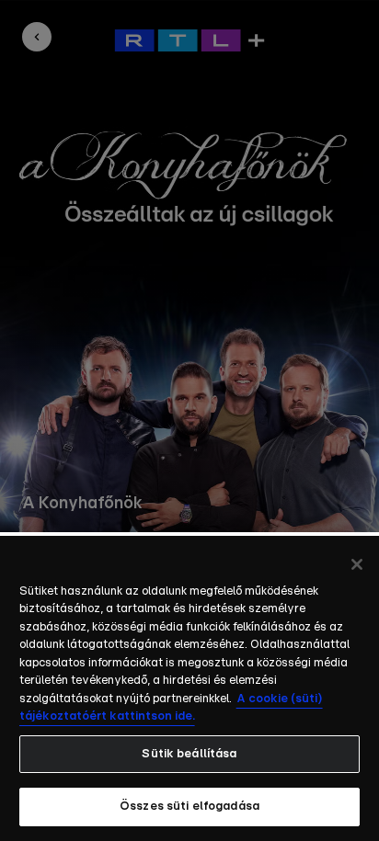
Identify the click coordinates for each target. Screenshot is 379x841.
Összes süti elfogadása (189, 807)
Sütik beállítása (189, 754)
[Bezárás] (357, 564)
